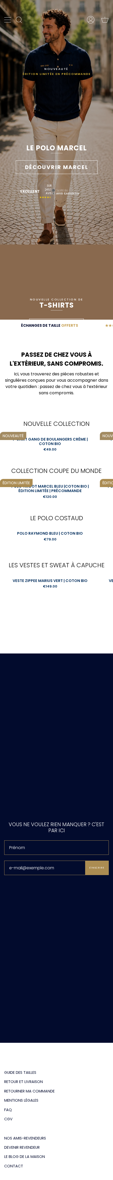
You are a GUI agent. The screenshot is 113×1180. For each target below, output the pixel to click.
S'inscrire (96, 867)
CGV (8, 1119)
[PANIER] (105, 20)
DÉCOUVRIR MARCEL (56, 167)
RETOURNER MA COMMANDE (29, 1091)
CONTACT (13, 1166)
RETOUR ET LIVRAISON (23, 1081)
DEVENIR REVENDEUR (22, 1147)
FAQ (8, 1109)
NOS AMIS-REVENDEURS (25, 1138)
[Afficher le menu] (8, 20)
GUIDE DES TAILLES (20, 1072)
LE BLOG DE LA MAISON (24, 1156)
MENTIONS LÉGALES (21, 1100)
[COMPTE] (91, 20)
